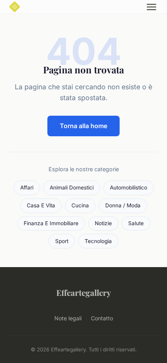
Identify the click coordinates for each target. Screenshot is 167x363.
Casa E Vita (41, 205)
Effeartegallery (83, 292)
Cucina (80, 205)
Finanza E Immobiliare (51, 223)
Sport (61, 241)
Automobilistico (128, 187)
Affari (26, 187)
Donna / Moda (123, 205)
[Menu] (151, 7)
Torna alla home (83, 126)
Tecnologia (98, 241)
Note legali (68, 318)
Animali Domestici (72, 187)
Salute (136, 223)
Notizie (103, 223)
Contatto (102, 318)
